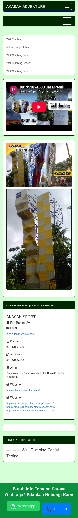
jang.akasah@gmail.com (20, 333)
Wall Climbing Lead (17, 55)
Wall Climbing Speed (18, 63)
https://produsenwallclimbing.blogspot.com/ (30, 410)
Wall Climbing (14, 39)
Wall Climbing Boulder (19, 71)
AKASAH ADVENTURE (25, 6)
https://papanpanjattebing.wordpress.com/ (30, 403)
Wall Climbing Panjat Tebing (32, 453)
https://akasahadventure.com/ (23, 390)
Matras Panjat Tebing (18, 47)
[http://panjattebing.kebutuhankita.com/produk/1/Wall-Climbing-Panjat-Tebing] (39, 239)
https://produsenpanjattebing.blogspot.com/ (30, 406)
